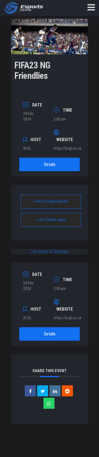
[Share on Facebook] (30, 390)
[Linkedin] (55, 390)
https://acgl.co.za (67, 148)
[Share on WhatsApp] (48, 403)
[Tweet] (42, 390)
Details (50, 164)
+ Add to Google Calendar (50, 201)
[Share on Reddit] (67, 390)
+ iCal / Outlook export (51, 220)
